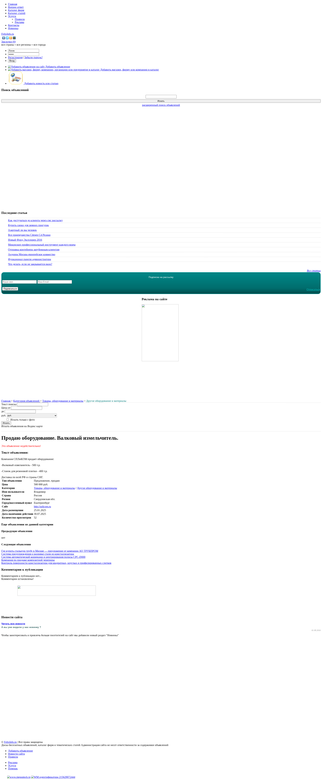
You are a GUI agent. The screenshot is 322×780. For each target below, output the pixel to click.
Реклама (19, 22)
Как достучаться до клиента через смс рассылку (35, 220)
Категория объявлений (26, 400)
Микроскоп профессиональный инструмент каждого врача (41, 244)
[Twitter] (7, 38)
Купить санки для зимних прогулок (28, 225)
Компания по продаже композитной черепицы (28, 560)
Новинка (13, 28)
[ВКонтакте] (4, 38)
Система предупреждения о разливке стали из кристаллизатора (37, 554)
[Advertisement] (161, 157)
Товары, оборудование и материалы (62, 400)
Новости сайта (16, 753)
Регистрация (15, 57)
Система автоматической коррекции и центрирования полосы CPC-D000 (43, 557)
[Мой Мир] (14, 38)
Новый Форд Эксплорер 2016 (25, 239)
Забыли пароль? (33, 57)
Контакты (13, 25)
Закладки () (8, 41)
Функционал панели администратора (29, 259)
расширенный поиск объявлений (161, 105)
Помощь (13, 768)
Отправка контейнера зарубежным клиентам (33, 249)
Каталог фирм (16, 10)
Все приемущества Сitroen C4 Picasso (29, 235)
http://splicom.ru (42, 506)
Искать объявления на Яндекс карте (22, 426)
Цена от (5, 407)
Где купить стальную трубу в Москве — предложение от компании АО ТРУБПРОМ (49, 551)
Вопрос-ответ (16, 7)
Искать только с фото (22, 419)
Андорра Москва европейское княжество (31, 254)
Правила (20, 19)
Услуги (12, 16)
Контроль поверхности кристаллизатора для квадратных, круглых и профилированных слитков (56, 563)
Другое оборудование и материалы (97, 488)
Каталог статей (16, 13)
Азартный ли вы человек (22, 230)
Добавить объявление (20, 750)
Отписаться (313, 289)
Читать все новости (13, 623)
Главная (12, 4)
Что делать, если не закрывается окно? (30, 264)
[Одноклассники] (11, 38)
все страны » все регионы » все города (23, 44)
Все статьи (314, 270)
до (2, 411)
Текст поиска (8, 404)
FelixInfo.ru (7, 34)
